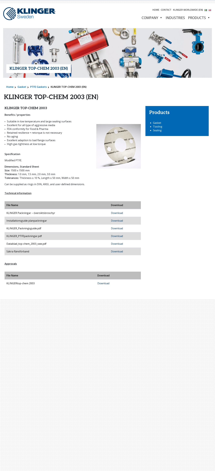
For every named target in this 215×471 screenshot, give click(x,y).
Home (155, 10)
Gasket (21, 87)
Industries (175, 17)
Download (117, 213)
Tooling (157, 126)
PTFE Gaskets (38, 87)
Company (150, 17)
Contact (166, 10)
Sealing (157, 130)
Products (197, 17)
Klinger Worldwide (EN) (188, 10)
